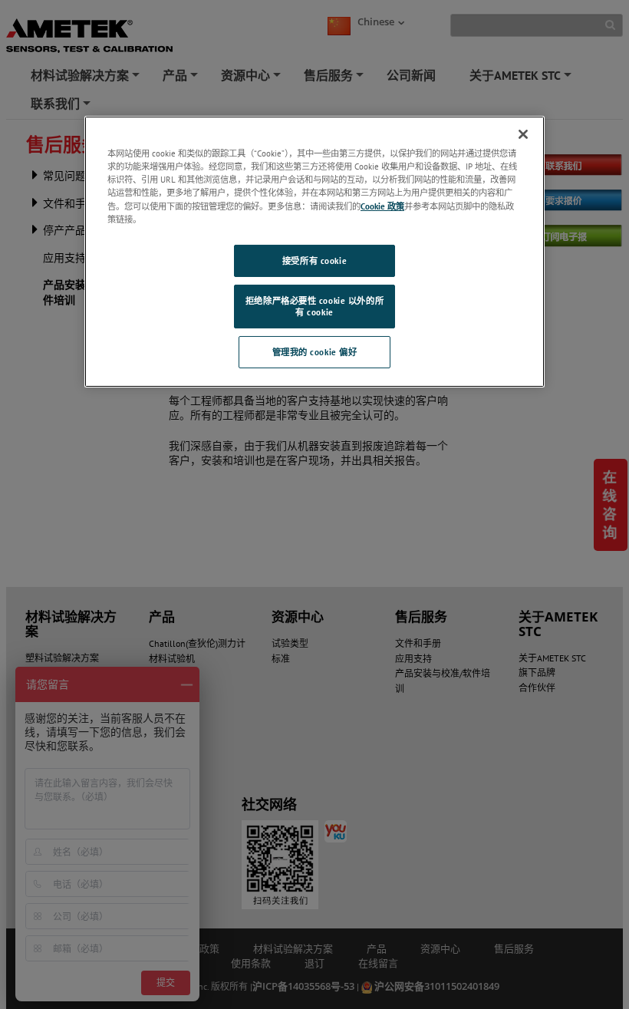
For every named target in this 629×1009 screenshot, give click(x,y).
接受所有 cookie (314, 260)
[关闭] (523, 134)
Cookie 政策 (382, 205)
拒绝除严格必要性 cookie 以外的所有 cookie (314, 306)
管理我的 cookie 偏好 (314, 352)
